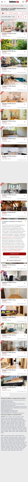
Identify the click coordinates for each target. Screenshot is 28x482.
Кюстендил (12, 424)
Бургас (6, 419)
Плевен (2, 427)
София (6, 448)
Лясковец (19, 424)
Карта (21, 16)
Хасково (10, 431)
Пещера (14, 444)
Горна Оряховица (10, 439)
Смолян (23, 447)
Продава (7, 5)
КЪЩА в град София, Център (21, 406)
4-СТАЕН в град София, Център (7, 401)
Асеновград (18, 416)
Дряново (16, 422)
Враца (2, 439)
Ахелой (22, 416)
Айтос (7, 416)
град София (12, 5)
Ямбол (2, 432)
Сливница (20, 447)
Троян (15, 448)
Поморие (9, 427)
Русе (2, 428)
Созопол (2, 448)
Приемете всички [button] (14, 253)
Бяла (9, 419)
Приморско (14, 427)
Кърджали (8, 424)
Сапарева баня (14, 428)
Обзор (16, 426)
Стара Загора (10, 448)
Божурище (21, 418)
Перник (23, 426)
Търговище (6, 431)
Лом (26, 442)
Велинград (22, 419)
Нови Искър (7, 426)
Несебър (2, 426)
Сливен (16, 447)
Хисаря (13, 431)
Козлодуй (6, 442)
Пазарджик (19, 426)
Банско (12, 418)
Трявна (2, 431)
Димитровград (3, 422)
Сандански (9, 428)
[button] (14, 260)
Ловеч (16, 424)
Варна (12, 419)
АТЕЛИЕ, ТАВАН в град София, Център (8, 405)
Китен (23, 423)
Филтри (5, 13)
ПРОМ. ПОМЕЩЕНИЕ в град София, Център (9, 411)
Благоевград (16, 418)
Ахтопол (2, 418)
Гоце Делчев (17, 439)
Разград (21, 427)
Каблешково (8, 423)
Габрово (5, 439)
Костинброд (3, 424)
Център (17, 5)
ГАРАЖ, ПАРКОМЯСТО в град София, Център (9, 410)
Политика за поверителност (14, 250)
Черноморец (21, 431)
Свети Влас (20, 428)
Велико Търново (17, 419)
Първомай (8, 446)
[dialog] (14, 241)
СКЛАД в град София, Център (6, 409)
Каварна (12, 423)
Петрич (11, 444)
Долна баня (12, 422)
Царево (17, 431)
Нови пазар (12, 426)
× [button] (25, 220)
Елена (23, 422)
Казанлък (16, 423)
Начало (2, 5)
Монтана (23, 424)
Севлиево (24, 428)
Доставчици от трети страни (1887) (10, 237)
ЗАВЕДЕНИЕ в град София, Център (20, 407)
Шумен (25, 431)
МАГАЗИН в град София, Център (7, 407)
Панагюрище (3, 444)
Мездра (6, 443)
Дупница (20, 422)
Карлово (20, 423)
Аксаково (10, 416)
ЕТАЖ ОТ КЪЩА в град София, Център (8, 406)
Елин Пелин (3, 423)
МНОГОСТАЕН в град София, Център (8, 402)
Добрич (8, 422)
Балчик (6, 418)
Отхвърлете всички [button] (14, 257)
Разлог (25, 427)
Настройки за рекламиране (8, 247)
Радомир (18, 427)
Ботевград (3, 419)
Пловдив (6, 427)
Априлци (14, 416)
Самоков (5, 428)
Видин (24, 438)
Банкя (9, 418)
